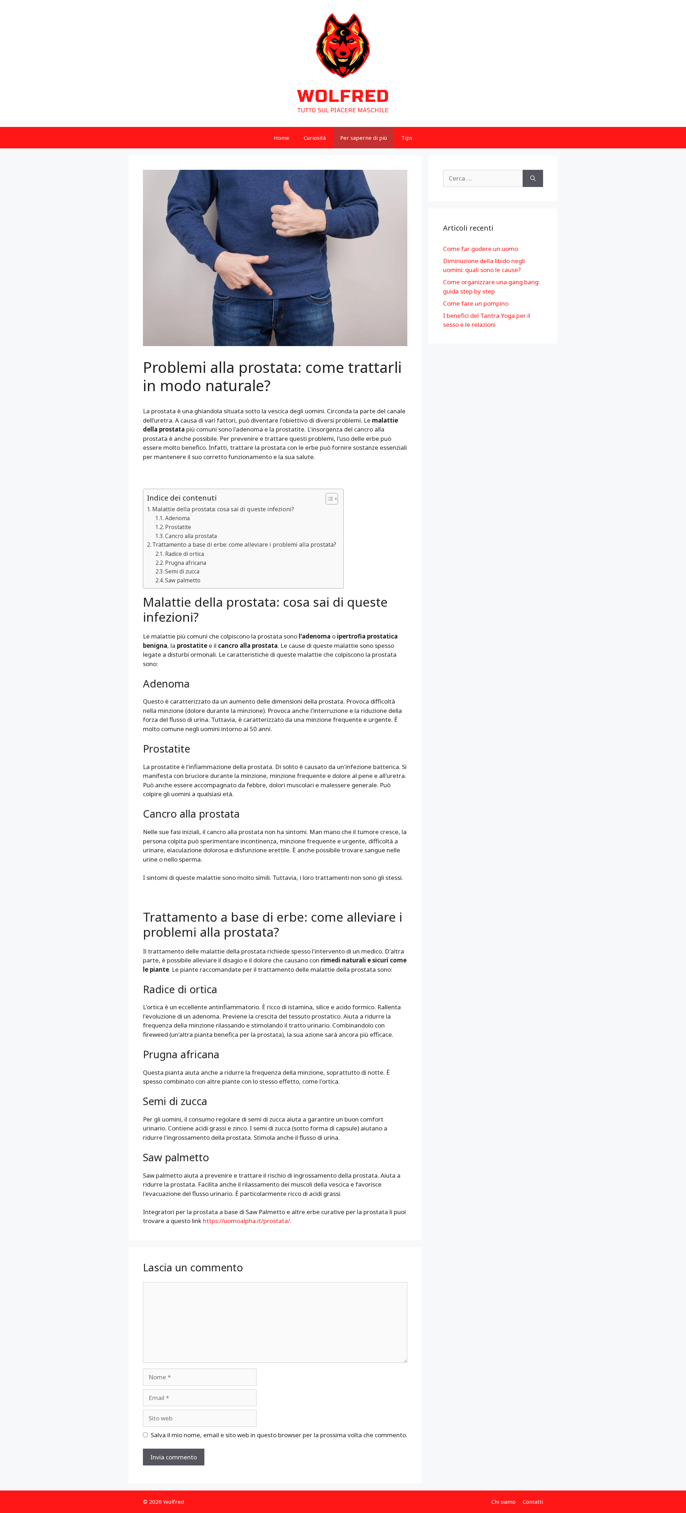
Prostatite (178, 527)
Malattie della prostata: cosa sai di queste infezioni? (223, 509)
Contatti (533, 1501)
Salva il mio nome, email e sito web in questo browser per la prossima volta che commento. (279, 1435)
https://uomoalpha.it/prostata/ (246, 1221)
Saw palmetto (182, 580)
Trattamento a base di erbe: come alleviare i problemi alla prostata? (244, 544)
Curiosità (315, 137)
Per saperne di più (363, 137)
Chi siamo (503, 1501)
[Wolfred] (343, 63)
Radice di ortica (184, 553)
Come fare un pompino (475, 303)
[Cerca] (533, 178)
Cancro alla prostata (191, 535)
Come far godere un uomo (480, 249)
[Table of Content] (331, 498)
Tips (406, 137)
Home (281, 137)
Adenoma (177, 518)
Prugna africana (185, 562)
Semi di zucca (182, 571)
